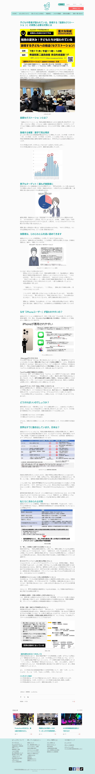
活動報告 (28, 692)
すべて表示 (79, 710)
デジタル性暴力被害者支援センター (73, 748)
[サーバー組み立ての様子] (23, 719)
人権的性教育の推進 (52, 748)
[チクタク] (81, 769)
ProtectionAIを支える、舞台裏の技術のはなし (23, 730)
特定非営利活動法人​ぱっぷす (22, 769)
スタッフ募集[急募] (17, 761)
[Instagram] (77, 769)
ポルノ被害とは (52, 740)
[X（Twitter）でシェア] (24, 697)
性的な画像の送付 (31, 748)
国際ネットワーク (31, 760)
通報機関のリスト (31, 758)
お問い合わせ (15, 760)
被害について (30, 742)
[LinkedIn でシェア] (28, 697)
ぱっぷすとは (15, 742)
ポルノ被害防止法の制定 (53, 750)
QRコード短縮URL (69, 745)
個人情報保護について (17, 753)
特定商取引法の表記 (17, 758)
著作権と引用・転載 (17, 754)
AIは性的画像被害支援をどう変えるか (71, 730)
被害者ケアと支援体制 (52, 751)
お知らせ (22, 692)
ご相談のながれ (31, 755)
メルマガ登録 (15, 751)
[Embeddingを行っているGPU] (71, 719)
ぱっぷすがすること (17, 744)
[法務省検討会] (47, 719)
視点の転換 (50, 746)
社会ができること (51, 744)
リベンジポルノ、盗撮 (33, 746)
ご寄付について (16, 756)
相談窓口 (29, 757)
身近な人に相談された (33, 753)
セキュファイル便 (69, 747)
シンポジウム (34, 692)
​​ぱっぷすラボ (68, 742)
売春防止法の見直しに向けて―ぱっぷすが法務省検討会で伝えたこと (47, 730)
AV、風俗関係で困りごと (33, 744)
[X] (70, 769)
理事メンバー (15, 747)
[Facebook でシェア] (20, 697)
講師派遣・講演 (16, 749)
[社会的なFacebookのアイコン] (74, 769)
